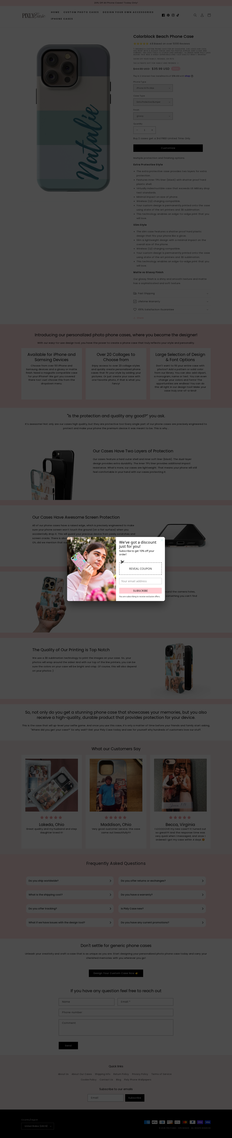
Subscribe (140, 590)
